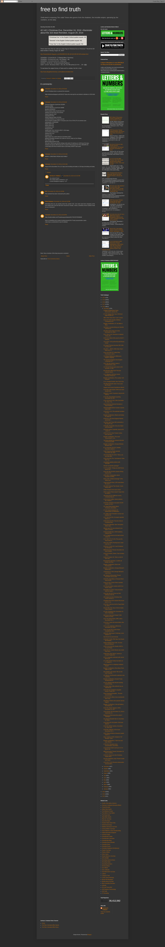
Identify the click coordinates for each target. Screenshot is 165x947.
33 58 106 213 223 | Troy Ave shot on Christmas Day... (113, 521)
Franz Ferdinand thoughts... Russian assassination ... (113, 694)
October (106, 768)
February (106, 786)
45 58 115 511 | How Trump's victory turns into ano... (113, 433)
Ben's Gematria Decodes (108, 883)
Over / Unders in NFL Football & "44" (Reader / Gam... (113, 737)
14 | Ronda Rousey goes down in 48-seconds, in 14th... (113, 367)
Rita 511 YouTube (106, 819)
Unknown (47, 88)
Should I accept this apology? (111, 465)
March (105, 784)
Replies (49, 172)
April (105, 782)
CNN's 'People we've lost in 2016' (112, 489)
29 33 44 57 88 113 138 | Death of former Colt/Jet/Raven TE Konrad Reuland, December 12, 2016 (116, 147)
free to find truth (60, 9)
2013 (103, 796)
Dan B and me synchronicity (111, 637)
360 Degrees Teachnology (109, 889)
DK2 (46, 191)
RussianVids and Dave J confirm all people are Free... (113, 561)
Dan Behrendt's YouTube (108, 871)
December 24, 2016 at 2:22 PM (62, 201)
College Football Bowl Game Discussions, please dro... (111, 311)
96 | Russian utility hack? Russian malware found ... (112, 371)
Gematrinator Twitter (107, 836)
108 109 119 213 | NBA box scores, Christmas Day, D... (113, 496)
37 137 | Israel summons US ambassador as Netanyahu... (112, 510)
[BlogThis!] (67, 78)
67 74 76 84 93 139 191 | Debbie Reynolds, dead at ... (112, 448)
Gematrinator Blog (107, 840)
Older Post (91, 256)
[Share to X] (69, 78)
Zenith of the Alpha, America (109, 803)
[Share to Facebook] (70, 78)
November (106, 766)
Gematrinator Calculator (108, 838)
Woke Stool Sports (107, 809)
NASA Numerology (107, 824)
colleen (104, 873)
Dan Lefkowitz (105, 869)
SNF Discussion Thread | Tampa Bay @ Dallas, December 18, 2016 (116, 201)
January (106, 789)
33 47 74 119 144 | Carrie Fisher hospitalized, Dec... (112, 630)
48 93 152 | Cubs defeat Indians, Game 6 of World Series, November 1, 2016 (116, 230)
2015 (103, 791)
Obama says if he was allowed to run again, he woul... (113, 529)
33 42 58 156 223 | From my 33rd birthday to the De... (112, 594)
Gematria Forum (106, 846)
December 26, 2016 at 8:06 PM (59, 214)
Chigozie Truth (106, 875)
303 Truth (104, 891)
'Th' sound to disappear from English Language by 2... (113, 360)
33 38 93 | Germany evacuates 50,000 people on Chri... (113, 503)
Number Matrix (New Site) (108, 822)
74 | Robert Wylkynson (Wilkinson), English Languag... (113, 356)
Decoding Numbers (107, 864)
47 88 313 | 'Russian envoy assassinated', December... (111, 745)
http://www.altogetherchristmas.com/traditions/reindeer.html (56, 71)
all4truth (104, 885)
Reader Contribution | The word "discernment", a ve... (112, 437)
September (107, 771)
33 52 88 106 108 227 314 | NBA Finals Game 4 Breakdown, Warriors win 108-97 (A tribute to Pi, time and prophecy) (117, 217)
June (105, 777)
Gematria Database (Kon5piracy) (110, 848)
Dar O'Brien (105, 867)
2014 (103, 794)
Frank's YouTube (106, 850)
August (106, 773)
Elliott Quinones (49, 201)
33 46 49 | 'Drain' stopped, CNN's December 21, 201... (112, 708)
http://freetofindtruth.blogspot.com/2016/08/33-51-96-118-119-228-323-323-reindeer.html (64, 54)
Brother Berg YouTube (108, 881)
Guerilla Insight (106, 834)
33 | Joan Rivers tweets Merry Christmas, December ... (111, 507)
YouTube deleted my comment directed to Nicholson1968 (114, 441)
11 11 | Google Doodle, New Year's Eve (114, 381)
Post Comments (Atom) (53, 259)
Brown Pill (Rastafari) (107, 879)
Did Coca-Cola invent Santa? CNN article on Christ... (113, 616)
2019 (103, 299)
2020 (103, 297)
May (105, 780)
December (106, 308)
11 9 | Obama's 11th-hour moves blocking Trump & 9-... (112, 375)
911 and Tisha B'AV (107, 887)
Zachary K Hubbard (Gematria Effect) (111, 805)
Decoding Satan (106, 862)
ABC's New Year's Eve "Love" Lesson (113, 317)
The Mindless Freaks (107, 811)
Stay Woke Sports (106, 817)
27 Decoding (105, 893)
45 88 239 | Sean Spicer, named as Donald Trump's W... (113, 654)
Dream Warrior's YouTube (108, 856)
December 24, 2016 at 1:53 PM (56, 191)
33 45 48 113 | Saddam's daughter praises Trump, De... (112, 690)
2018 (103, 302)
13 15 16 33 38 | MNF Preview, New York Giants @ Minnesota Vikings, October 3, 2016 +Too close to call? (117, 161)
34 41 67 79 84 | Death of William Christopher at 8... (112, 320)
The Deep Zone (106, 815)
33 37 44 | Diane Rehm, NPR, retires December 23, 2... (113, 619)
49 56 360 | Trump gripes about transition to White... (112, 476)
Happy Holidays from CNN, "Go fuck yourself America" (113, 643)
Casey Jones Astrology (108, 877)
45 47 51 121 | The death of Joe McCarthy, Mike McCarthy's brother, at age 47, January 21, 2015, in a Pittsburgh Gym (117, 188)
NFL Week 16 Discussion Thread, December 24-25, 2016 (112, 576)
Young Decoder (106, 807)
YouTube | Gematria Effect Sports (50, 925)
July (105, 775)
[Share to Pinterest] (72, 78)
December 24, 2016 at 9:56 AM (59, 102)
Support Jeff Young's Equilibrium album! (114, 387)
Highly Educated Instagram (109, 832)
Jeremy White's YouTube (108, 828)
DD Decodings (106, 866)
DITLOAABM (105, 858)
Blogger (89, 934)
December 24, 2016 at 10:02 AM (59, 154)
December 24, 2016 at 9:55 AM (59, 88)
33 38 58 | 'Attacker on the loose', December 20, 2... (112, 730)
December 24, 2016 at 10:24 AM (71, 175)
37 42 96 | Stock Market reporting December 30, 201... (112, 397)
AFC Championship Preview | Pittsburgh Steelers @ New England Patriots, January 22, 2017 (114, 175)
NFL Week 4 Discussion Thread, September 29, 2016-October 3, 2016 (116, 119)
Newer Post (44, 256)
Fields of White (106, 852)
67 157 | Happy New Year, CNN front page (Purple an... (113, 314)
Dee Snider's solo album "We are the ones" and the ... (113, 672)
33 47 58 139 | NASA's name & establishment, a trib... (111, 364)
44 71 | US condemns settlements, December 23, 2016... (112, 626)
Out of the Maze (106, 821)
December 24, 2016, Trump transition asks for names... (113, 590)
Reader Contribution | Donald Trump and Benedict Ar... (113, 679)
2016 (103, 306)
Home (68, 256)
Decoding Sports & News (108, 860)
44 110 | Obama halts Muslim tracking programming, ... (113, 683)
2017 (103, 304)
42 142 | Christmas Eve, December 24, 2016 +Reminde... (113, 612)
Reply (46, 96)
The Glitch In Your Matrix (108, 813)
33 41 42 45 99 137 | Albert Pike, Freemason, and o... (112, 353)
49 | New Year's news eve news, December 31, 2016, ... (112, 331)
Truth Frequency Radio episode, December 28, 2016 (112, 452)
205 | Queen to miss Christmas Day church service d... (113, 597)
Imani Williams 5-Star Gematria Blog (111, 830)
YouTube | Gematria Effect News (50, 927)
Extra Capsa (105, 854)
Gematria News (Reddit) (108, 842)
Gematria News (106, 844)
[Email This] (65, 78)
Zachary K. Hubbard (55, 175)
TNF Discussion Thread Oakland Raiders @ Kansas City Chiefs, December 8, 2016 (117, 132)
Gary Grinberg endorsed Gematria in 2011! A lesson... (113, 404)
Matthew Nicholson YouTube (109, 826)
